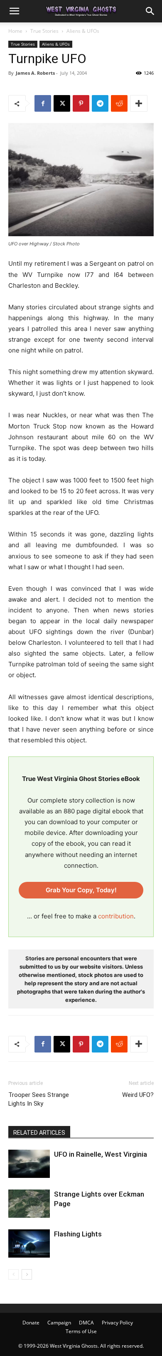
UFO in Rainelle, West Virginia (100, 1154)
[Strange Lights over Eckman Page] (29, 1204)
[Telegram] (100, 103)
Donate (30, 1322)
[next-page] (27, 1274)
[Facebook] (42, 103)
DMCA (86, 1322)
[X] (62, 103)
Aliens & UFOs (82, 30)
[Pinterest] (81, 103)
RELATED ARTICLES (39, 1132)
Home (15, 30)
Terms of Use (81, 1331)
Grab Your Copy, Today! (81, 890)
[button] (14, 11)
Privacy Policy (117, 1322)
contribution (116, 916)
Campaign (59, 1322)
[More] (138, 103)
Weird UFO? (138, 1095)
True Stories (44, 30)
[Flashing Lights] (29, 1243)
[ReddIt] (119, 103)
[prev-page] (13, 1274)
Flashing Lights (78, 1234)
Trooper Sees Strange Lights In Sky (38, 1099)
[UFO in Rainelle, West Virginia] (29, 1164)
